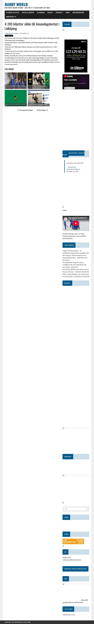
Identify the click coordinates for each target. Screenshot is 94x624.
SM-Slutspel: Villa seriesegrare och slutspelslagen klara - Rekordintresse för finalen (15, 87)
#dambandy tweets (69, 615)
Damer (68, 12)
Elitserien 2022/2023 (12, 12)
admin (16, 33)
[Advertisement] (76, 105)
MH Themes (28, 622)
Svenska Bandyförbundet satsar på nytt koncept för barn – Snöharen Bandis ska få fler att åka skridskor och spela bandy (76, 271)
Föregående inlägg (26, 110)
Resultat (50, 12)
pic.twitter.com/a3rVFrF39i (75, 163)
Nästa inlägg (41, 110)
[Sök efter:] (75, 509)
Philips (65, 210)
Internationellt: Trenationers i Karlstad (76, 276)
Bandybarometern (78, 12)
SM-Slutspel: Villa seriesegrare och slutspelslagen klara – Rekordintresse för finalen (75, 257)
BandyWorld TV (11, 17)
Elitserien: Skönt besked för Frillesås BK (15, 104)
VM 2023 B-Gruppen (28, 12)
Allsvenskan (41, 12)
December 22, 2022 (72, 171)
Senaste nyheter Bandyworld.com (37, 104)
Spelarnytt (59, 12)
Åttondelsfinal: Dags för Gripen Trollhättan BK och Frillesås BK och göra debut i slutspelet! (38, 87)
